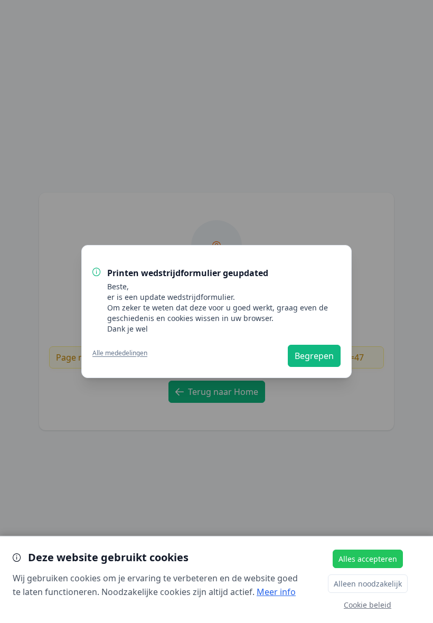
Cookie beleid (367, 605)
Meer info (276, 592)
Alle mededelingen (119, 353)
